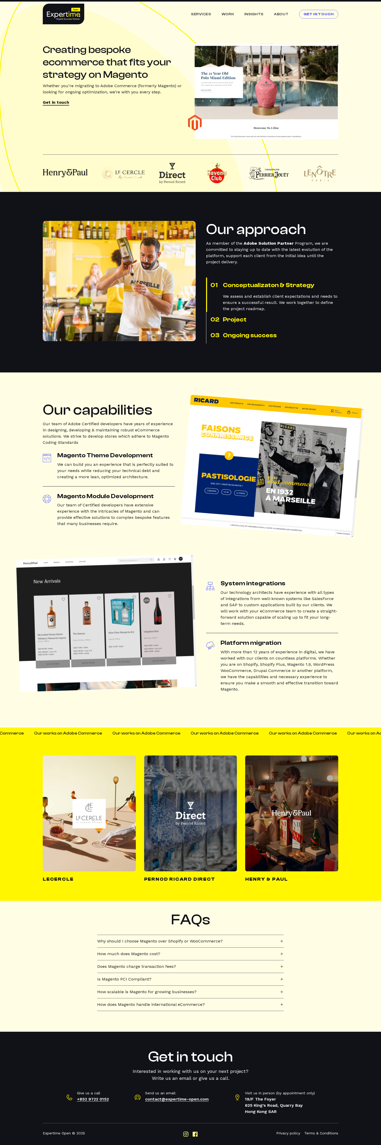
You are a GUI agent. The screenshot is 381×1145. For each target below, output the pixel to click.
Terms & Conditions (321, 1133)
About (281, 14)
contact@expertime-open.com (177, 1099)
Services (201, 14)
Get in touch (56, 102)
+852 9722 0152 (93, 1099)
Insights (254, 14)
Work (228, 14)
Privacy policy (288, 1133)
